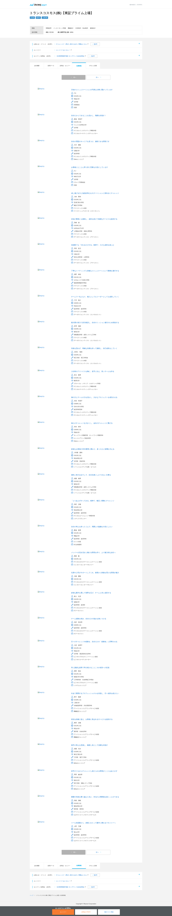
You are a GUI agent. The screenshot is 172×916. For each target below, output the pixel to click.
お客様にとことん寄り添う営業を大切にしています (89, 167)
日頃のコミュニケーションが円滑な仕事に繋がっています (92, 90)
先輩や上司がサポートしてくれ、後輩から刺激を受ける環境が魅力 (95, 572)
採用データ (51, 65)
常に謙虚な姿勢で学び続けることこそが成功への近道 (90, 667)
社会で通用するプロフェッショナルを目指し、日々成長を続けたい (95, 693)
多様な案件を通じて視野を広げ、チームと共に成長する (91, 593)
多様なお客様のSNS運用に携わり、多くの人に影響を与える (92, 449)
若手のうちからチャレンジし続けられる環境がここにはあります (94, 771)
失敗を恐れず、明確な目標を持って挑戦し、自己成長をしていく (94, 348)
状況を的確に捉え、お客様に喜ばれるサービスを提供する (92, 719)
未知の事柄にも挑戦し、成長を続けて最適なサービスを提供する (94, 219)
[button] (95, 44)
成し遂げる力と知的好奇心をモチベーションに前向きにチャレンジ (95, 193)
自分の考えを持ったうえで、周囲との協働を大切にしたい (92, 527)
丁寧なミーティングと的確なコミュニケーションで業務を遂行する (95, 271)
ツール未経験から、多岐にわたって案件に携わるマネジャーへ (93, 823)
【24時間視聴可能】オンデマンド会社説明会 (70, 56)
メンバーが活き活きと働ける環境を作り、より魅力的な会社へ (93, 552)
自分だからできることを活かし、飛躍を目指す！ (88, 115)
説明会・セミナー (65, 65)
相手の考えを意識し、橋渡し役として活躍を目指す (89, 745)
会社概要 (36, 65)
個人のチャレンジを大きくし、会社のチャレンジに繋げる (92, 423)
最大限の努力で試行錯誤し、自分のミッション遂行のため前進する (95, 322)
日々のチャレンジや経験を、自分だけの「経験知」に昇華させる (94, 641)
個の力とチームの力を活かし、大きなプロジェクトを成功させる (94, 397)
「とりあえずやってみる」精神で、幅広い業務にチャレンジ (92, 501)
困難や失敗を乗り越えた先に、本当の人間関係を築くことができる (95, 797)
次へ (97, 77)
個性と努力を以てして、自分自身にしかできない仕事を (91, 475)
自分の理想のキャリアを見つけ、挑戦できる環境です (90, 141)
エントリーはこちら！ (63, 50)
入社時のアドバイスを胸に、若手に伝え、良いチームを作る (92, 371)
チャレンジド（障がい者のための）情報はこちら (71, 44)
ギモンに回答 (93, 65)
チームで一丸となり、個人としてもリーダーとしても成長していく (95, 297)
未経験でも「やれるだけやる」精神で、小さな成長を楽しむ (92, 245)
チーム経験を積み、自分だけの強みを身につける (88, 619)
